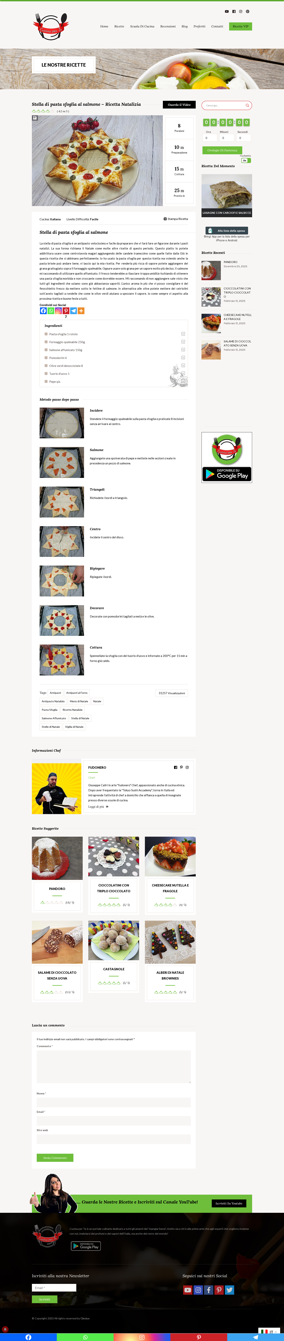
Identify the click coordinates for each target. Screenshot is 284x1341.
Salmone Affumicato (54, 718)
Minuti (224, 131)
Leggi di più (96, 806)
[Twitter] (229, 1290)
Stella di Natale (80, 718)
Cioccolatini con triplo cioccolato (113, 888)
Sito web (42, 1130)
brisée (52, 263)
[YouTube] (187, 1290)
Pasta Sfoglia (49, 709)
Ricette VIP (240, 26)
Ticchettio (245, 155)
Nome (41, 1093)
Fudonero (97, 767)
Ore (208, 131)
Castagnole (113, 969)
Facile (94, 219)
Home (104, 26)
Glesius (85, 1318)
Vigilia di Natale (74, 726)
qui (94, 263)
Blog (185, 26)
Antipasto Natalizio (53, 701)
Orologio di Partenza (222, 150)
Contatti (217, 26)
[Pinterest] (219, 1290)
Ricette (119, 26)
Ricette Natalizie (72, 709)
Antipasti (55, 692)
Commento (45, 1046)
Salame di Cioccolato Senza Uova (57, 975)
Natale (97, 701)
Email (41, 1111)
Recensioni (168, 26)
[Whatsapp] (51, 310)
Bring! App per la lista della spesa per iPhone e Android (227, 238)
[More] (81, 310)
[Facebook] (43, 310)
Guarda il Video (179, 105)
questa (44, 258)
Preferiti (199, 26)
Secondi (242, 131)
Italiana (55, 219)
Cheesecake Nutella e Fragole (170, 888)
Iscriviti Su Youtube (229, 1203)
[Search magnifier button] (247, 105)
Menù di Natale (79, 701)
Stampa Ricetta (178, 219)
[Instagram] (58, 310)
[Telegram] (73, 310)
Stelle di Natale (51, 726)
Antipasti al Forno (77, 692)
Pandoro (57, 889)
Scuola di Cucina (142, 26)
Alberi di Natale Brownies (170, 975)
